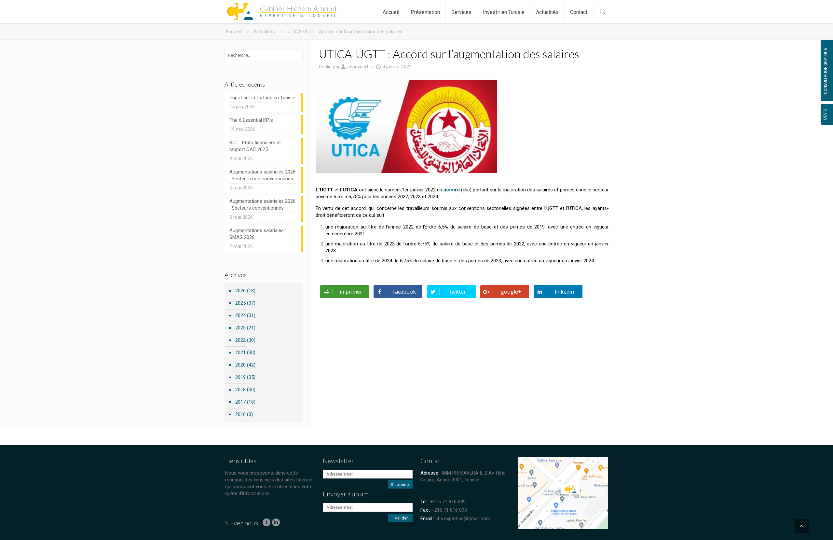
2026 (240, 291)
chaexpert (357, 67)
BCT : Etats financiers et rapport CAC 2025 (255, 146)
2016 (240, 414)
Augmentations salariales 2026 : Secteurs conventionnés (262, 204)
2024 (240, 315)
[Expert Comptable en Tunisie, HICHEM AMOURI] (280, 8)
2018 (240, 390)
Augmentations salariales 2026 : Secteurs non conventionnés (262, 175)
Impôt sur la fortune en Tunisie (262, 98)
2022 (240, 340)
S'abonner (400, 484)
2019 (240, 377)
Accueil (233, 32)
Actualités (264, 32)
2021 (240, 352)
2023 (240, 328)
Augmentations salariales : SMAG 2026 (257, 234)
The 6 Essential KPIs (251, 120)
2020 (240, 365)
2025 (240, 303)
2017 (240, 402)
